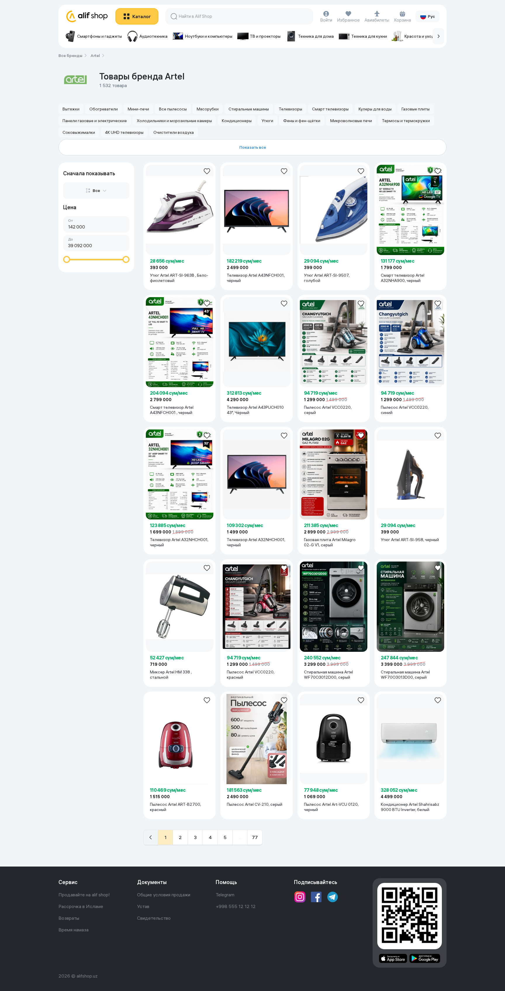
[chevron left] (150, 837)
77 (255, 837)
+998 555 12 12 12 (236, 906)
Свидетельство (154, 918)
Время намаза (73, 930)
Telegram (225, 895)
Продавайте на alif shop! (84, 895)
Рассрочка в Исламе (80, 906)
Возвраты (68, 918)
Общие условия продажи (163, 895)
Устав (143, 906)
